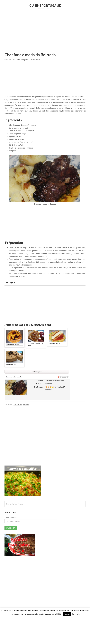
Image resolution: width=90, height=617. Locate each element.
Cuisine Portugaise (45, 5)
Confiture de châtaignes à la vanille (35, 344)
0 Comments (35, 59)
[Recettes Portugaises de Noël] (19, 555)
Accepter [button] (67, 614)
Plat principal (18, 404)
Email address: (10, 517)
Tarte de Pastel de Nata (12, 344)
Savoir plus (76, 614)
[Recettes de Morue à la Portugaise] (22, 495)
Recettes (26, 404)
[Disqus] (45, 437)
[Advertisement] (47, 34)
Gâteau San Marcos (54, 343)
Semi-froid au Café (11, 364)
